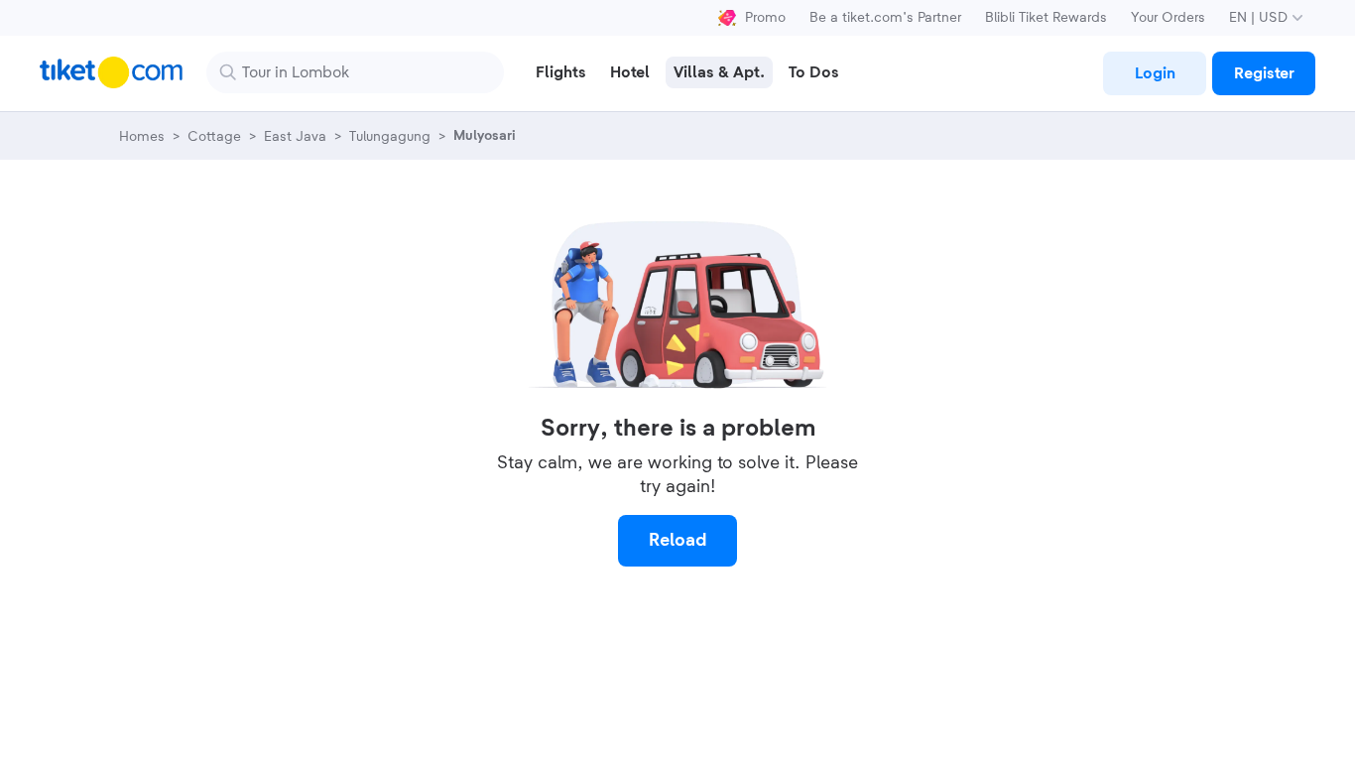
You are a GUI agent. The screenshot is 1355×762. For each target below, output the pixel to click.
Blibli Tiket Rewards (1046, 18)
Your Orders (1168, 18)
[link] (1154, 73)
